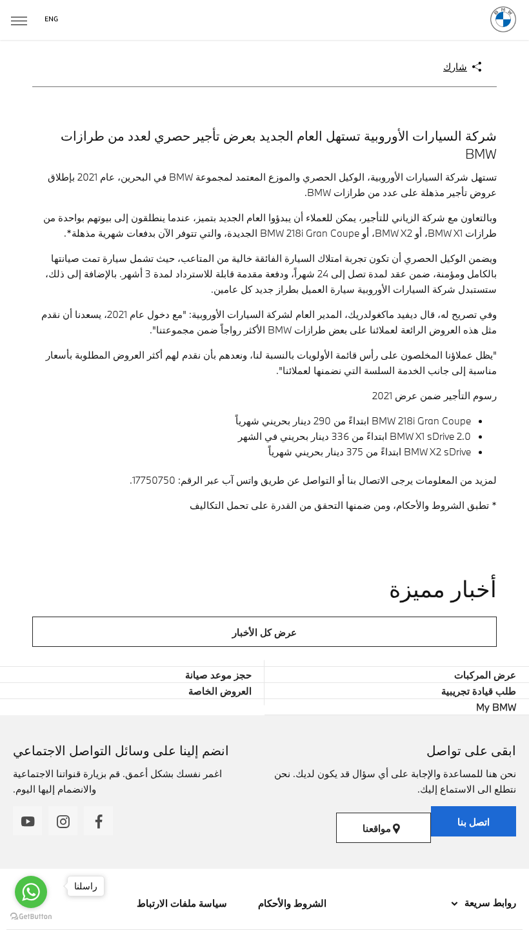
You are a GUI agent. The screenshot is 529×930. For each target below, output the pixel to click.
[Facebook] (98, 820)
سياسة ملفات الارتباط (182, 902)
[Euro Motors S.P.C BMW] (503, 19)
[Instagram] (62, 820)
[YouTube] (27, 820)
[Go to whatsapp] (31, 892)
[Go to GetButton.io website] (31, 917)
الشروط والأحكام (290, 902)
